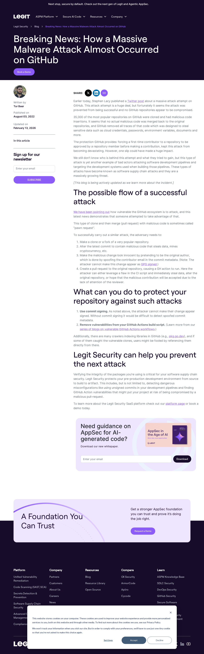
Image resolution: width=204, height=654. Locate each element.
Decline (159, 640)
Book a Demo (24, 72)
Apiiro (124, 589)
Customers (55, 583)
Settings (108, 640)
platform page (175, 403)
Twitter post (135, 101)
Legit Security (21, 26)
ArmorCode (128, 583)
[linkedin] (182, 644)
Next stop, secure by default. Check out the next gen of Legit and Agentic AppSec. (98, 4)
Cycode (126, 596)
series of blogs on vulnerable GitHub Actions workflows (117, 329)
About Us (54, 589)
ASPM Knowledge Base (170, 576)
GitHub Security (166, 596)
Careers (54, 596)
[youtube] (188, 644)
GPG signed (149, 264)
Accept (134, 640)
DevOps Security (167, 589)
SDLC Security (165, 583)
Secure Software (167, 602)
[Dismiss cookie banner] (171, 612)
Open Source (93, 589)
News (52, 602)
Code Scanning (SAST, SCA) (30, 587)
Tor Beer (20, 104)
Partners (54, 576)
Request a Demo (143, 531)
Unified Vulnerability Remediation (25, 578)
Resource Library (95, 583)
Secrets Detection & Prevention (25, 595)
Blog (36, 26)
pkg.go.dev (176, 336)
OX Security (128, 576)
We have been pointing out (91, 212)
